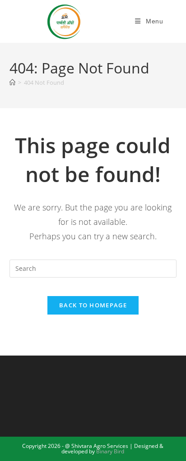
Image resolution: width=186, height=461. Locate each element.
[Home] (12, 82)
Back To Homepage (93, 305)
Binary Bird (110, 451)
